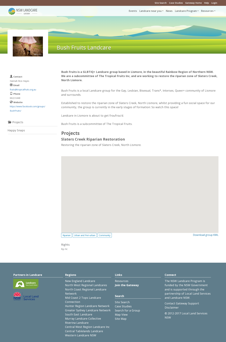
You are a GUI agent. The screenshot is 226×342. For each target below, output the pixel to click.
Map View (121, 314)
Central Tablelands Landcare (84, 331)
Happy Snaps (16, 130)
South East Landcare (78, 314)
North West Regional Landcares (86, 285)
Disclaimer (172, 307)
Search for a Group (127, 310)
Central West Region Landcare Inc (87, 327)
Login (214, 2)
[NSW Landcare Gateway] (23, 11)
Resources (121, 281)
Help (206, 2)
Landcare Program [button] (186, 11)
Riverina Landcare (77, 323)
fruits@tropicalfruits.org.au (23, 89)
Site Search (161, 2)
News (169, 11)
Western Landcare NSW (80, 335)
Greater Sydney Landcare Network (88, 310)
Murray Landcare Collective (83, 318)
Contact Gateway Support (182, 303)
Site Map (121, 319)
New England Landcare (80, 281)
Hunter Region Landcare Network (87, 306)
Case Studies (176, 2)
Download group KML (205, 235)
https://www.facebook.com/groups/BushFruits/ (27, 108)
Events (133, 11)
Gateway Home (193, 2)
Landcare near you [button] (150, 11)
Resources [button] (207, 11)
